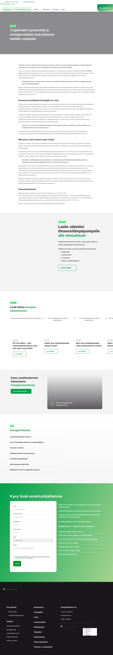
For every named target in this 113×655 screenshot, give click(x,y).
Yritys (63, 9)
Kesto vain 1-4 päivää (16, 448)
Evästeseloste (39, 637)
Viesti (15, 545)
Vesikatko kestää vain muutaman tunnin (22, 453)
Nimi (14, 506)
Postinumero (17, 529)
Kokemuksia (46, 9)
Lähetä (17, 563)
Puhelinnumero (17, 514)
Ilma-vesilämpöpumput (23, 9)
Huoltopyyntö (39, 627)
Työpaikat (37, 632)
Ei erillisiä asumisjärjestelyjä (18, 459)
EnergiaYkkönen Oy (68, 607)
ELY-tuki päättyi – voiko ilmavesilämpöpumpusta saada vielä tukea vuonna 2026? (25, 345)
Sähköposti (16, 521)
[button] (36, 437)
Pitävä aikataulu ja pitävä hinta (19, 464)
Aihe (14, 537)
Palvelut (36, 9)
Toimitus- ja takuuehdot (43, 647)
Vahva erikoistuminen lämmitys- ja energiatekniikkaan (27, 442)
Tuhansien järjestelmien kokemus (20, 437)
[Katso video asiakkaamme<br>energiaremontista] (52, 404)
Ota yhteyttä (11, 607)
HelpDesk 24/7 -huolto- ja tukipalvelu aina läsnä (24, 470)
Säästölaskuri (7, 9)
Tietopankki (55, 9)
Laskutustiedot (39, 622)
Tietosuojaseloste (41, 642)
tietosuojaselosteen (20, 558)
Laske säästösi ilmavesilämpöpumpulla (79, 231)
